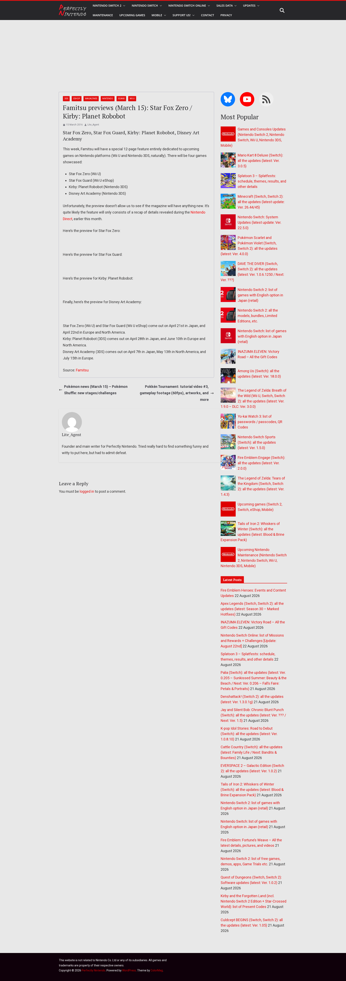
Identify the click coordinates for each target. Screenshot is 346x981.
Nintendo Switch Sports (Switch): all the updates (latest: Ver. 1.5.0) (257, 442)
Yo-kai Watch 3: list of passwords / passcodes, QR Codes (260, 421)
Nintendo (107, 98)
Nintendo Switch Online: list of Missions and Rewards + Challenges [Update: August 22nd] (252, 640)
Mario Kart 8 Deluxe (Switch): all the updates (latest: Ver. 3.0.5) (260, 160)
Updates (249, 5)
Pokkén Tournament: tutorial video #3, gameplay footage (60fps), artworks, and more (174, 393)
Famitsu (82, 370)
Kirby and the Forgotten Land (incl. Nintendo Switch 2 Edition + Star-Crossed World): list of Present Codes (253, 901)
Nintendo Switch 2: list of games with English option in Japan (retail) (260, 295)
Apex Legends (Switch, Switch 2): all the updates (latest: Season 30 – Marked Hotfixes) (252, 608)
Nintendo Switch (145, 5)
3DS (66, 98)
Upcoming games (132, 15)
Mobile (157, 15)
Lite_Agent (93, 124)
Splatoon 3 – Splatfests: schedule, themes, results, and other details (262, 181)
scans (121, 98)
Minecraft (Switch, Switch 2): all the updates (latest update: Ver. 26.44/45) (261, 201)
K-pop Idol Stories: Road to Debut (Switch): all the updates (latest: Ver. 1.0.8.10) (249, 733)
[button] (123, 5)
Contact (207, 15)
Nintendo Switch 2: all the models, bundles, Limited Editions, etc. (258, 315)
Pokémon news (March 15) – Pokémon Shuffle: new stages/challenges (96, 389)
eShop (76, 98)
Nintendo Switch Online (187, 5)
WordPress (129, 970)
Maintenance (103, 15)
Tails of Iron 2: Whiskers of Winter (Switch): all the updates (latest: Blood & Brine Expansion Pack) (252, 789)
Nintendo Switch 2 (107, 5)
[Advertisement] (173, 50)
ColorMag (157, 970)
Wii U (132, 98)
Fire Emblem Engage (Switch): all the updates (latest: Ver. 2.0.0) (261, 462)
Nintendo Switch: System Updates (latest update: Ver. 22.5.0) (259, 222)
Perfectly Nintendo (93, 970)
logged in (87, 491)
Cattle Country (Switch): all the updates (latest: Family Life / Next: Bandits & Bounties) (252, 752)
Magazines (91, 98)
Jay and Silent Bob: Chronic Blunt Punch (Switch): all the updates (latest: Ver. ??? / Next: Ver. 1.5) (253, 715)
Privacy (226, 15)
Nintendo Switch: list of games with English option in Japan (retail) (262, 336)
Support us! (182, 15)
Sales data (224, 5)
